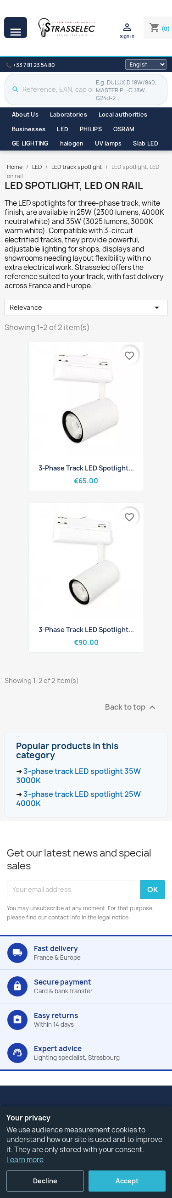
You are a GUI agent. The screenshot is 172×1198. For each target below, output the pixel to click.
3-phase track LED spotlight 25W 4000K (78, 798)
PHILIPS (91, 129)
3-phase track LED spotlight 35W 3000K (78, 775)
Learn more (25, 1159)
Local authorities (123, 114)
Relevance (86, 307)
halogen (72, 143)
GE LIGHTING (30, 143)
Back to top (131, 707)
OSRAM (123, 129)
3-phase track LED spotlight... (86, 468)
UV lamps (108, 143)
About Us (25, 114)
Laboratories (68, 114)
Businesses (28, 129)
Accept (127, 1180)
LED (62, 129)
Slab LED (145, 143)
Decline (45, 1180)
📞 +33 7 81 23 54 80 (30, 65)
